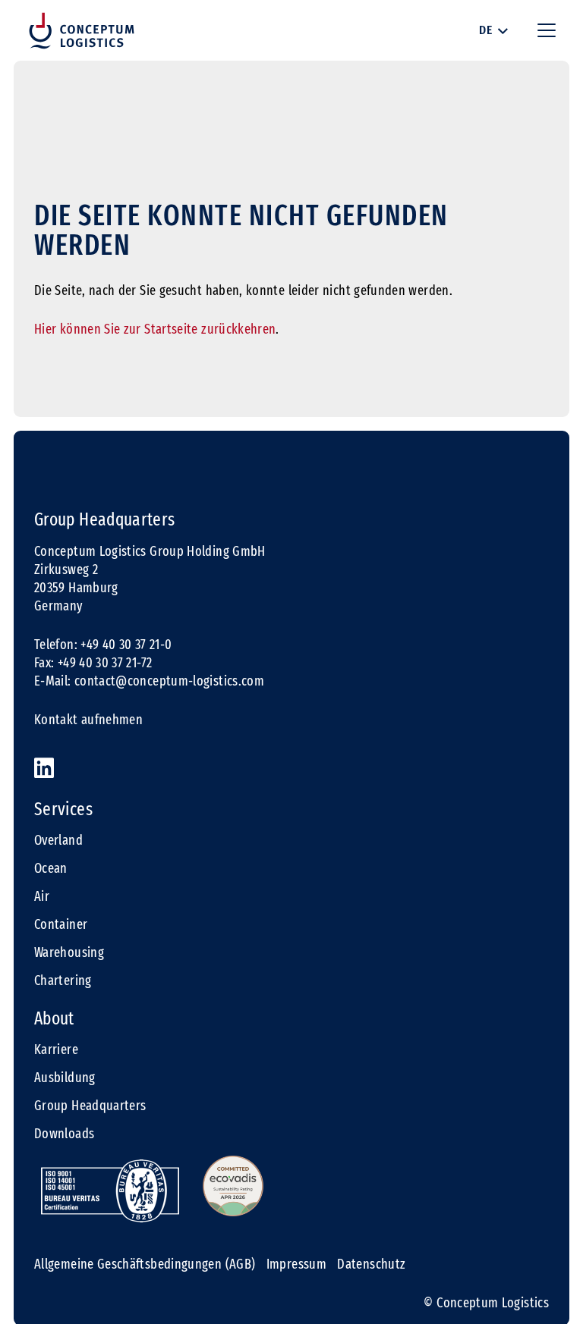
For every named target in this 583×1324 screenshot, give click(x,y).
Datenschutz (371, 1264)
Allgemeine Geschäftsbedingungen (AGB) (144, 1264)
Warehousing (69, 952)
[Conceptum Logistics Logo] (81, 30)
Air (41, 896)
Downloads (64, 1133)
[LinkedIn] (44, 768)
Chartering (63, 980)
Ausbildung (65, 1077)
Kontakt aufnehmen (88, 719)
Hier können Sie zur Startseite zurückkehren (155, 329)
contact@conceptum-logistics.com (169, 681)
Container (60, 924)
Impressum (296, 1264)
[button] (493, 30)
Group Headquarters (90, 1105)
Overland (58, 840)
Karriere (56, 1049)
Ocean (51, 868)
